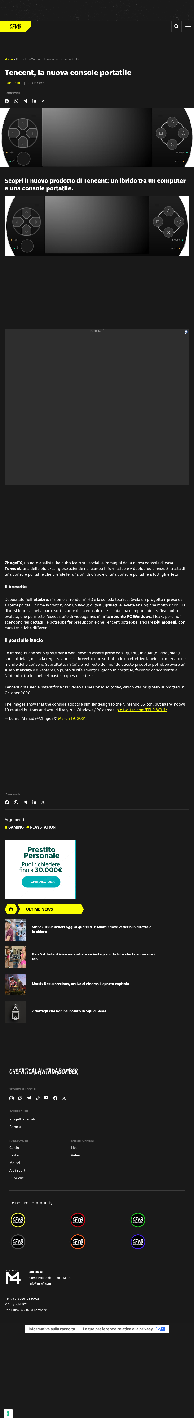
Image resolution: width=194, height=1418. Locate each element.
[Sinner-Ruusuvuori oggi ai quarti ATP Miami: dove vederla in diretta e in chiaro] (15, 930)
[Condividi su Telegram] (25, 101)
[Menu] (188, 26)
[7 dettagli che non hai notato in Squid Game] (15, 1012)
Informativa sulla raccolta (52, 1328)
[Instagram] (11, 1098)
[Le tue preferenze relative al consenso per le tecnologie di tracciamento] (8, 1413)
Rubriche (22, 59)
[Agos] (97, 869)
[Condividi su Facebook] (7, 101)
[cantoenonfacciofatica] (96, 1220)
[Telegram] (29, 1098)
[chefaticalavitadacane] (157, 1241)
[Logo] (15, 26)
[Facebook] (55, 1098)
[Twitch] (20, 1098)
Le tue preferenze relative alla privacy (118, 1328)
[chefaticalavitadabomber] (37, 1220)
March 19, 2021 (72, 719)
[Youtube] (46, 1098)
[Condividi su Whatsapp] (16, 101)
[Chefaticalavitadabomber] (99, 1071)
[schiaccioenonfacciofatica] (96, 1241)
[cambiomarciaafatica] (37, 1241)
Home (9, 59)
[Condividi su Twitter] (43, 101)
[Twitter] (64, 1098)
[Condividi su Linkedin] (34, 101)
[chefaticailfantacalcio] (157, 1220)
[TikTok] (38, 1098)
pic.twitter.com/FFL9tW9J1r (141, 710)
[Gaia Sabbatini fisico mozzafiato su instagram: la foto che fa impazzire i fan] (15, 957)
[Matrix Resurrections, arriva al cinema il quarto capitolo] (15, 984)
